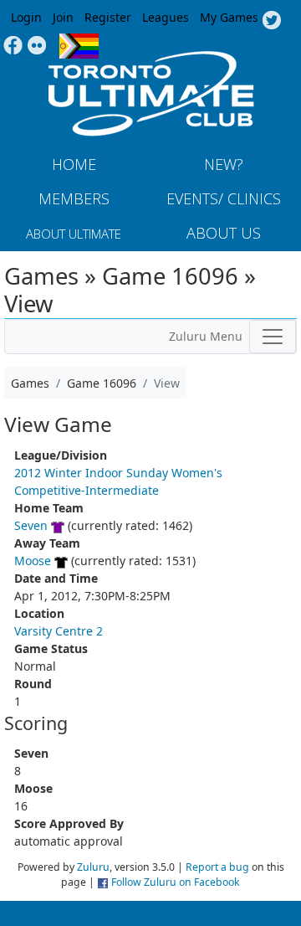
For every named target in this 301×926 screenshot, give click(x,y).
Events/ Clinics (223, 198)
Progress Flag (79, 46)
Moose (32, 560)
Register (107, 17)
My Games (229, 17)
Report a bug (217, 867)
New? (223, 164)
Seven (31, 525)
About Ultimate (73, 233)
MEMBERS (74, 198)
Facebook (13, 46)
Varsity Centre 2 (58, 631)
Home (74, 164)
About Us (223, 233)
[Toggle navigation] (272, 336)
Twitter (271, 20)
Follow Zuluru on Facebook (175, 882)
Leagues (165, 17)
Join (63, 17)
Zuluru (93, 867)
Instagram (37, 46)
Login (26, 17)
